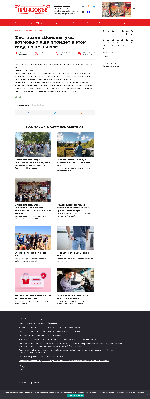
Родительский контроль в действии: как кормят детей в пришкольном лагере (73, 207)
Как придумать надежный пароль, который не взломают (33, 296)
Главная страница (24, 23)
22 (127, 42)
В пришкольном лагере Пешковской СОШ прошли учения (33, 161)
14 (122, 40)
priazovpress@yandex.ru (65, 14)
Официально (42, 23)
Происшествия (62, 23)
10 (103, 40)
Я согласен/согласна (75, 396)
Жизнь (89, 23)
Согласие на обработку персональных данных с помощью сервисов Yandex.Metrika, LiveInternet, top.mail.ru (64, 361)
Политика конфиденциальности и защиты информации (42, 357)
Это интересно (106, 23)
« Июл (105, 56)
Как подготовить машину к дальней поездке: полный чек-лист (73, 162)
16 (132, 40)
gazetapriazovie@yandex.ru (66, 11)
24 (104, 45)
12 (113, 40)
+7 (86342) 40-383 (62, 8)
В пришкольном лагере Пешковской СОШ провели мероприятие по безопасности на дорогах (33, 209)
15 (127, 40)
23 (132, 42)
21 (122, 42)
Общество (78, 23)
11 (108, 40)
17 (103, 42)
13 (118, 40)
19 (113, 42)
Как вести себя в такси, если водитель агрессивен (72, 296)
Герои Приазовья (125, 23)
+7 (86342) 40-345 (62, 6)
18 (108, 42)
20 (118, 42)
